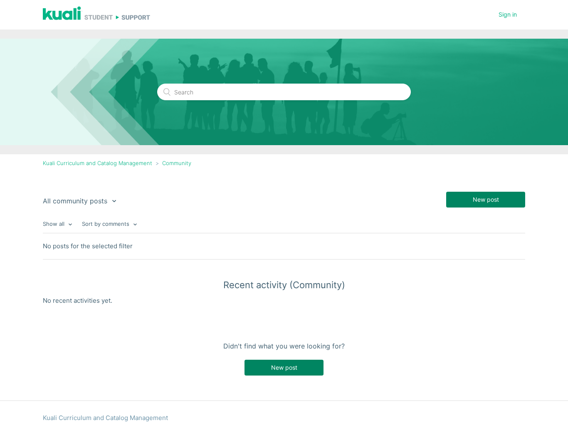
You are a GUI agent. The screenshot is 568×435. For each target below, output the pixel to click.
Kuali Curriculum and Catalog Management (97, 163)
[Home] (96, 19)
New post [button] (486, 199)
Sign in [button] (508, 14)
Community (176, 163)
